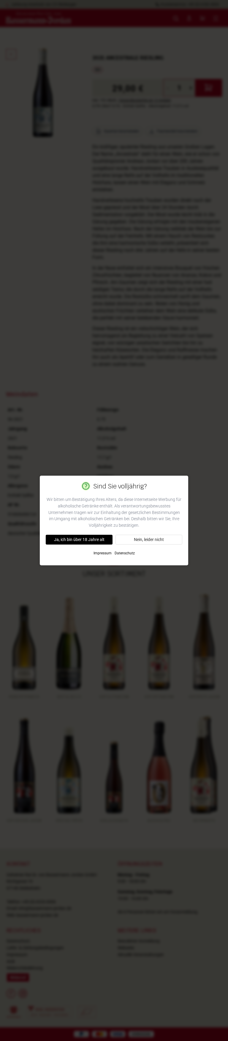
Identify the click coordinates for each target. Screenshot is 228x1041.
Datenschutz (125, 553)
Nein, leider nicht (149, 539)
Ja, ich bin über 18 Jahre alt (79, 539)
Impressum (103, 553)
